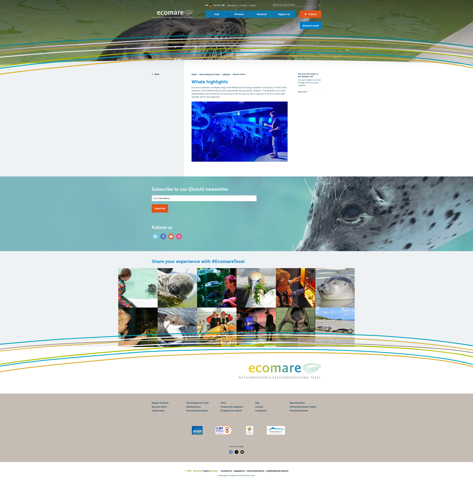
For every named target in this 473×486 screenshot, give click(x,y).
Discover (239, 14)
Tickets (312, 14)
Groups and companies (232, 406)
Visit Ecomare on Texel (209, 74)
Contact (252, 5)
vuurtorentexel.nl (255, 470)
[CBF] (223, 430)
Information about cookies (303, 406)
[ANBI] (197, 430)
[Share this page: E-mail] (242, 452)
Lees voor (217, 5)
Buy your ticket (159, 406)
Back (157, 74)
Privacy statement (299, 410)
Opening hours (193, 406)
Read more (302, 91)
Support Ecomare (160, 402)
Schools (243, 5)
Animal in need (311, 25)
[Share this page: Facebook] (231, 452)
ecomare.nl (226, 470)
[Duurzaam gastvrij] (249, 430)
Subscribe (160, 208)
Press (223, 402)
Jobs (257, 402)
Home (194, 74)
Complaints (261, 410)
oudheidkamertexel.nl (277, 470)
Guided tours (232, 5)
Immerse (262, 14)
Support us (284, 14)
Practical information (197, 410)
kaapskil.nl (239, 470)
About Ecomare (297, 402)
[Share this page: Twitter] (236, 452)
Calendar (226, 74)
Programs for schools (231, 410)
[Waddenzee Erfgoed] (276, 430)
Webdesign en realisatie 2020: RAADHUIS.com (236, 475)
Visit (216, 14)
